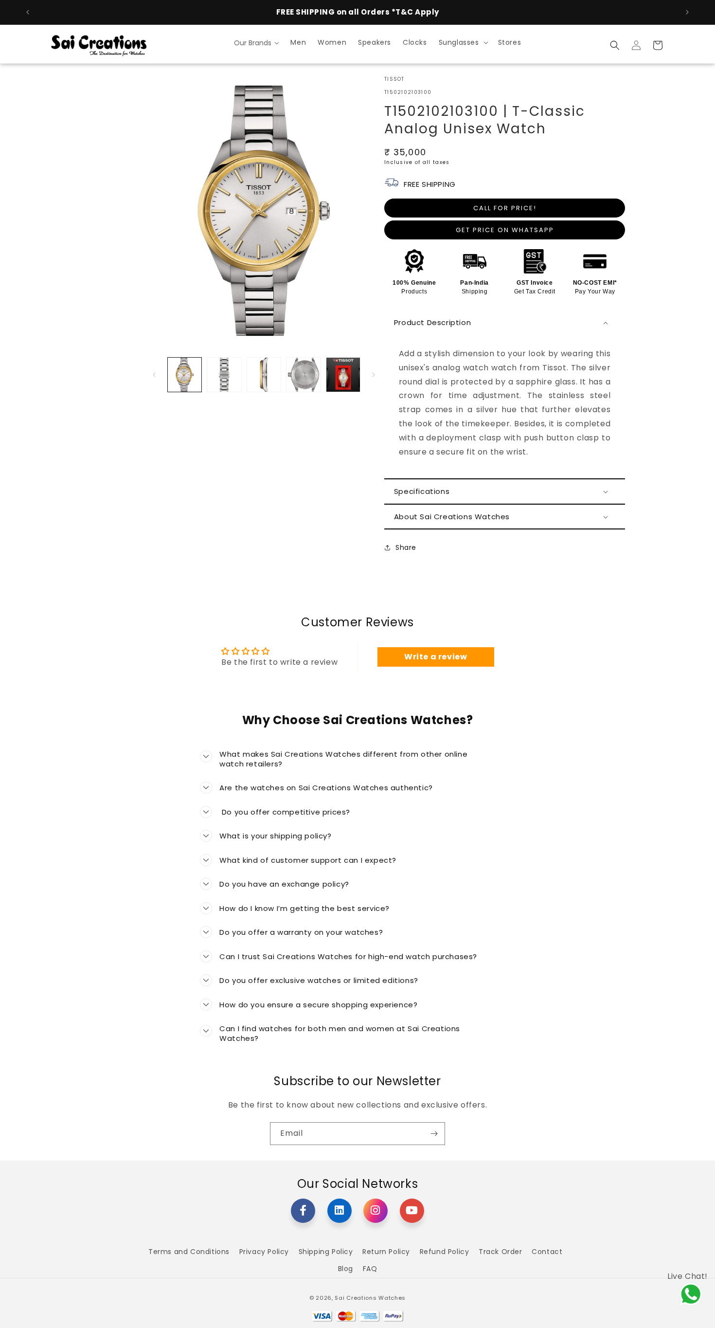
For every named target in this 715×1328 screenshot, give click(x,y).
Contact (547, 1251)
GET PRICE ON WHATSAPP (505, 230)
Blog (345, 1268)
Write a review (435, 656)
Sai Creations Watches (370, 1298)
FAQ (370, 1268)
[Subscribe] (434, 1133)
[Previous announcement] (27, 12)
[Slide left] (154, 374)
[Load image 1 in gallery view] (184, 374)
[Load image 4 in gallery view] (303, 374)
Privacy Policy (264, 1251)
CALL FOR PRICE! (504, 208)
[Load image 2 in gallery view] (224, 374)
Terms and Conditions (189, 1251)
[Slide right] (373, 374)
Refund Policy (444, 1251)
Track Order (500, 1251)
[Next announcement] (687, 12)
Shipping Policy (326, 1251)
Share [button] (405, 547)
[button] (462, 42)
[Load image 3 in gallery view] (264, 374)
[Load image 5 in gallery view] (343, 374)
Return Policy (386, 1251)
